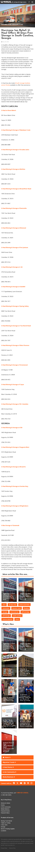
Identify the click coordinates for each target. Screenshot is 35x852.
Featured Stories (5, 811)
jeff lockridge (25, 612)
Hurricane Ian (14, 612)
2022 (4, 604)
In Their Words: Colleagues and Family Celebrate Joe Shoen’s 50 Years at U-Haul (8, 723)
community (6, 608)
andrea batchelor (24, 604)
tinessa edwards (7, 619)
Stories (3, 805)
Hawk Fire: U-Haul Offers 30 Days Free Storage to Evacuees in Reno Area (9, 596)
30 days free (12, 604)
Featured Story (6, 24)
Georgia (5, 612)
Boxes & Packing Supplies (8, 828)
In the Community (5, 807)
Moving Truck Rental (6, 821)
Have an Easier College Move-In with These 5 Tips (8, 699)
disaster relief (16, 608)
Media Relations (17, 24)
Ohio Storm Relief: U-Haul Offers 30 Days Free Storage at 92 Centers (25, 672)
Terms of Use (12, 848)
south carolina (17, 615)
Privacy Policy (4, 848)
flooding (26, 608)
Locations (3, 830)
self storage (6, 615)
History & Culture (5, 803)
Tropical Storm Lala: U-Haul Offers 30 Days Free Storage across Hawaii (8, 672)
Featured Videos (5, 813)
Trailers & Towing (5, 823)
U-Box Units (4, 825)
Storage (3, 827)
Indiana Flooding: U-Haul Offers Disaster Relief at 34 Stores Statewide (25, 596)
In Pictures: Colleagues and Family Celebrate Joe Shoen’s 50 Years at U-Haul (25, 697)
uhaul (17, 619)
